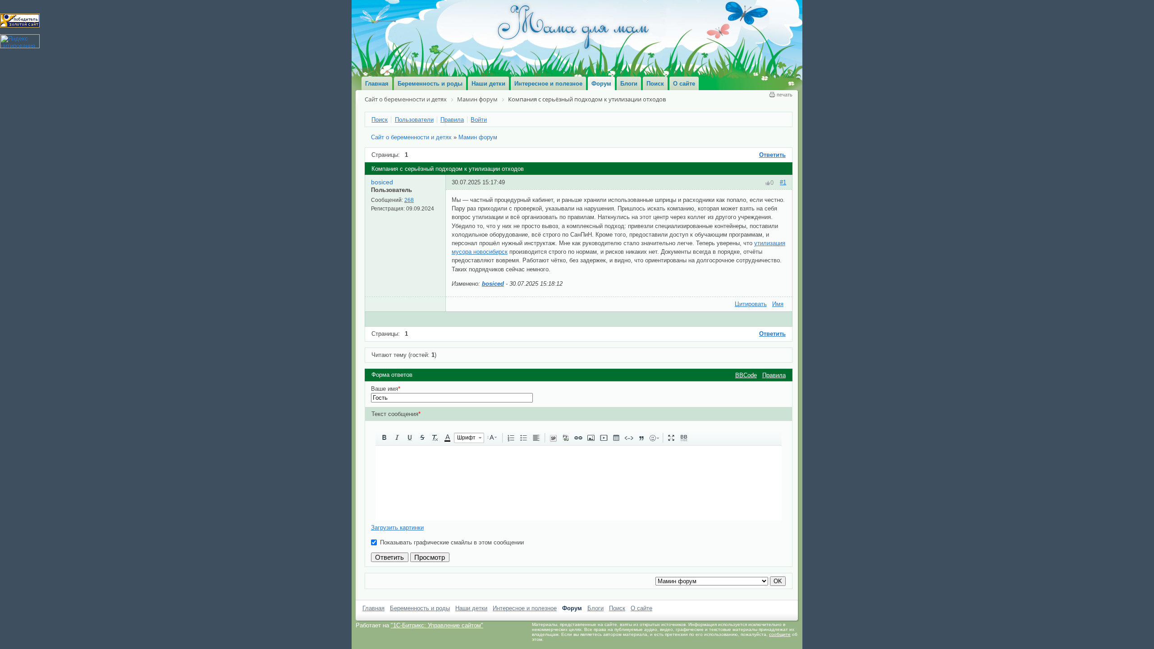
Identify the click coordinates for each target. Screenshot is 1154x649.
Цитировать (751, 304)
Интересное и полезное (525, 608)
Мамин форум (477, 137)
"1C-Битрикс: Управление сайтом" (437, 625)
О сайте (641, 608)
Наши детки (471, 608)
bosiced (382, 182)
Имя (777, 304)
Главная (373, 608)
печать (784, 94)
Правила (774, 375)
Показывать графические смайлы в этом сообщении (452, 542)
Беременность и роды (420, 608)
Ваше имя (385, 388)
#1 (783, 182)
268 (409, 200)
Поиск (617, 608)
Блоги (595, 608)
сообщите (780, 634)
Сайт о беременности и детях (411, 137)
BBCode (746, 375)
